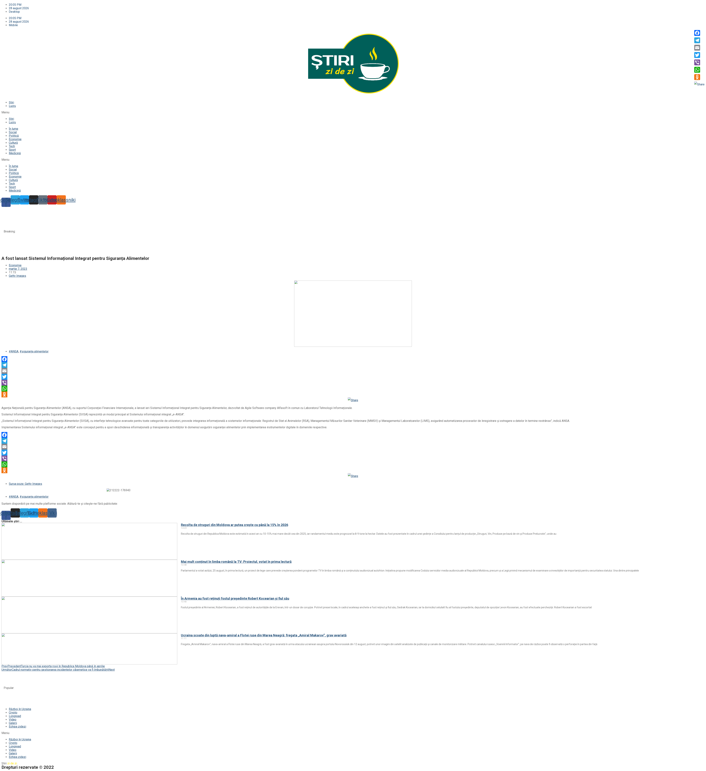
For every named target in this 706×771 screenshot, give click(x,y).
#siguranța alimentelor (34, 351)
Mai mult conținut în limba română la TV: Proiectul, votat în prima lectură (65, 219)
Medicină (15, 153)
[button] (353, 112)
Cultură (13, 142)
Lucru (12, 106)
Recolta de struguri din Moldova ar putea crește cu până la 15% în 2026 (65, 211)
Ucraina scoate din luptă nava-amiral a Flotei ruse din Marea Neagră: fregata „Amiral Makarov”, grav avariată (88, 235)
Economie (15, 139)
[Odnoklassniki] (353, 394)
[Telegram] (353, 365)
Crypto (13, 712)
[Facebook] (353, 359)
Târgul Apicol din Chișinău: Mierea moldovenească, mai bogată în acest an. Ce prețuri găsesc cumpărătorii (88, 252)
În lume (13, 128)
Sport (12, 149)
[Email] (353, 371)
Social (13, 132)
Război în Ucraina (20, 709)
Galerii (13, 723)
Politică (14, 135)
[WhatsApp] (353, 388)
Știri (11, 102)
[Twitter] (353, 377)
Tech (12, 146)
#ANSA (13, 351)
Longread (15, 716)
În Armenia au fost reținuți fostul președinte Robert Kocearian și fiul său (65, 227)
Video (12, 719)
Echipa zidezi (17, 726)
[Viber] (353, 383)
